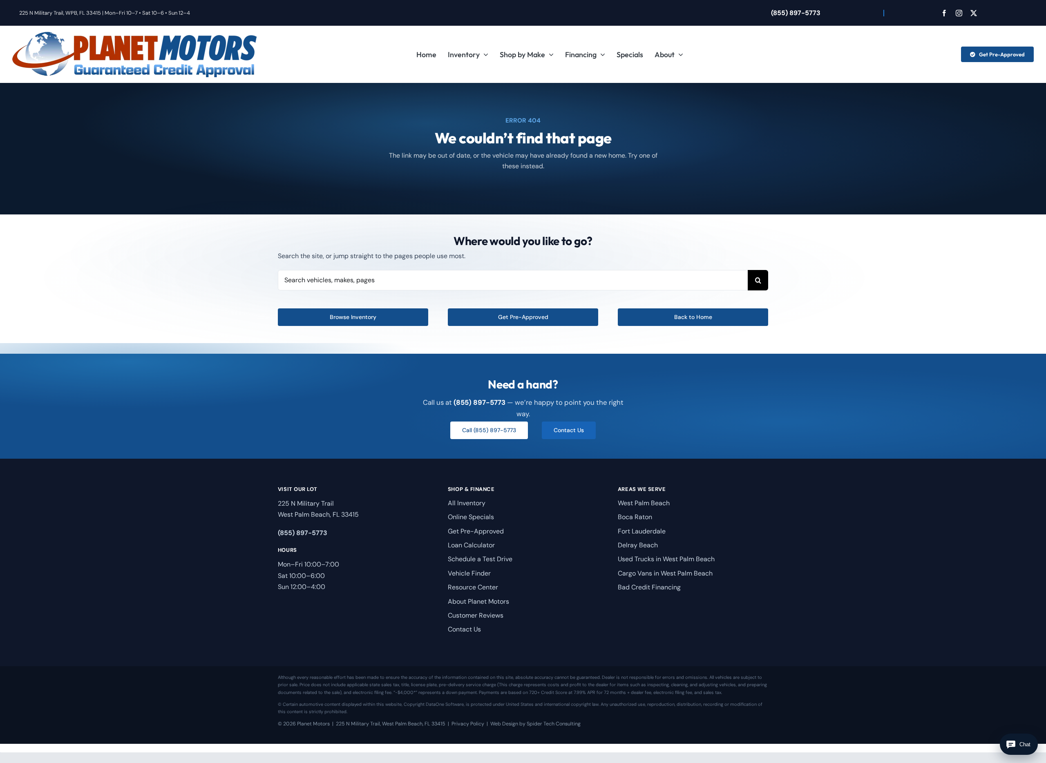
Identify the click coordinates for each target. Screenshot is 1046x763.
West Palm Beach (644, 503)
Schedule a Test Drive (480, 559)
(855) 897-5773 (795, 13)
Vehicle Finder (469, 573)
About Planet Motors (478, 601)
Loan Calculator (471, 545)
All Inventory (466, 503)
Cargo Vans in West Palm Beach (665, 573)
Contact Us (464, 629)
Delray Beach (638, 545)
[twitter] (973, 13)
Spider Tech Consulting (554, 724)
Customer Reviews (475, 615)
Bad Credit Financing (649, 587)
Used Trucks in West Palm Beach (666, 559)
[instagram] (959, 13)
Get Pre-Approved (476, 531)
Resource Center (473, 587)
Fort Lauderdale (642, 531)
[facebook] (944, 13)
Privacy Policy (467, 724)
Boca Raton (635, 517)
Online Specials (471, 517)
